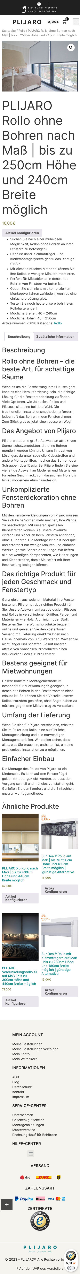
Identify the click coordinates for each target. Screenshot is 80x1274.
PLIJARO (27, 22)
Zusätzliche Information (55, 336)
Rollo (21, 31)
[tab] (19, 336)
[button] (76, 22)
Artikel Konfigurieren (22, 233)
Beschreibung (19, 336)
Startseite (9, 31)
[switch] (71, 1268)
